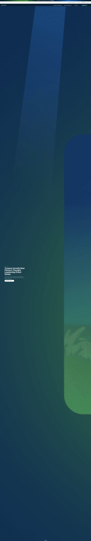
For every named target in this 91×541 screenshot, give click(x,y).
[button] (44, 540)
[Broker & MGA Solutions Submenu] (72, 5)
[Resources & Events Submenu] (76, 3)
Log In (88, 2)
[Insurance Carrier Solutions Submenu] (62, 5)
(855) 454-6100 (84, 2)
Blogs (69, 2)
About (78, 2)
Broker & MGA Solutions (68, 5)
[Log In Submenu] (89, 3)
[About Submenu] (80, 3)
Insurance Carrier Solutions (57, 5)
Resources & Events (73, 2)
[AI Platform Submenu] (78, 5)
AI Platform (76, 5)
